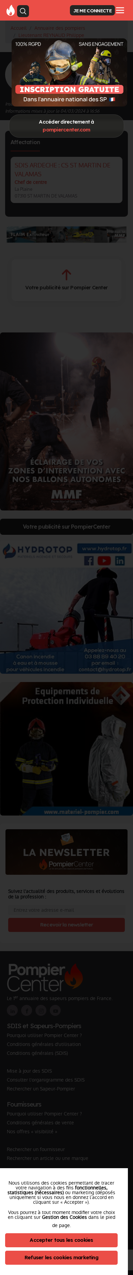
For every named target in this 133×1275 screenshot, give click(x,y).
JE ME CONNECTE (92, 10)
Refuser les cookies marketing (61, 1257)
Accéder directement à (66, 125)
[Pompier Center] (69, 72)
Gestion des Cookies (64, 1217)
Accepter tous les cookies (61, 1240)
